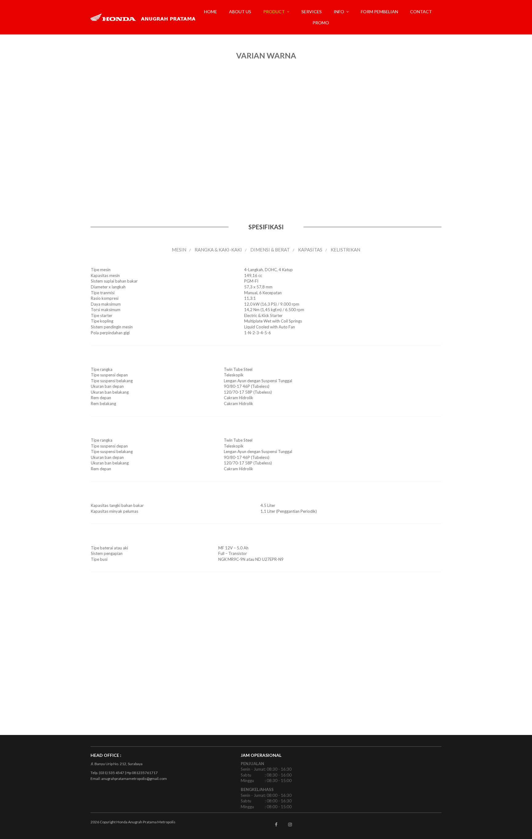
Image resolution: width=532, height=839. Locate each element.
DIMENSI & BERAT (270, 249)
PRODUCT (274, 11)
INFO (339, 11)
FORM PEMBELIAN (379, 11)
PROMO (320, 22)
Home (210, 11)
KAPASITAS (310, 249)
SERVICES (311, 11)
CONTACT (421, 11)
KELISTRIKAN (345, 249)
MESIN (179, 249)
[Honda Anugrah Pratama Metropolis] (145, 17)
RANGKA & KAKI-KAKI (218, 249)
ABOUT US (240, 11)
